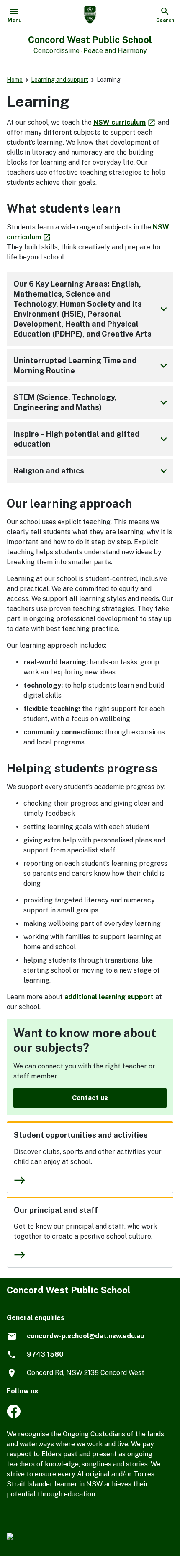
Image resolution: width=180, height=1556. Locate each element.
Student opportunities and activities (81, 1135)
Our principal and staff (56, 1210)
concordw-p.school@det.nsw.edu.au (85, 1336)
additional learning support (109, 997)
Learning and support (59, 79)
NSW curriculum (124, 122)
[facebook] (14, 1416)
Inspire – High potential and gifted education (91, 439)
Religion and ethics (91, 471)
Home (15, 79)
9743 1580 (45, 1354)
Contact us (90, 1098)
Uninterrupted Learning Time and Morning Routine (91, 365)
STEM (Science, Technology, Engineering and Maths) (91, 402)
